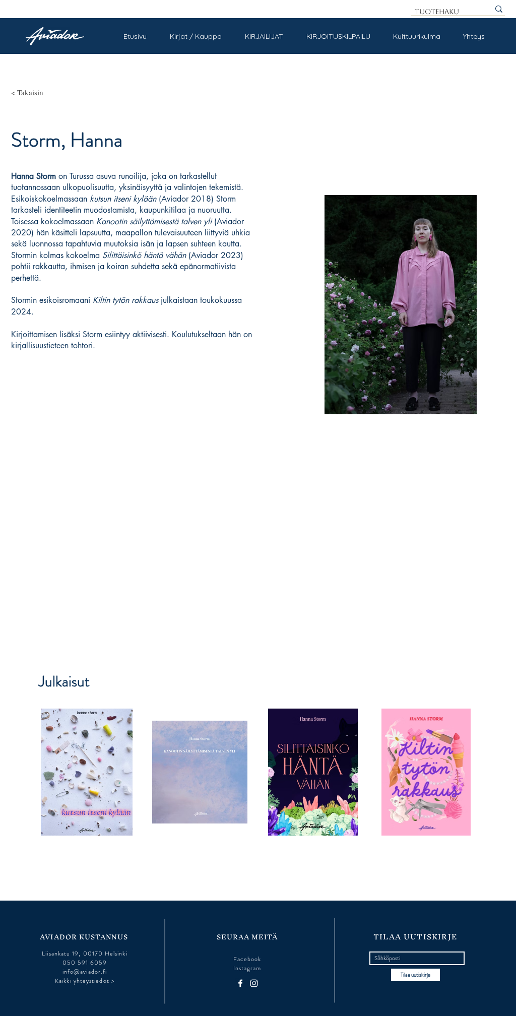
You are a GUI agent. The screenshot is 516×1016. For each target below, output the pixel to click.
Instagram (247, 968)
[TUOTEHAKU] (499, 9)
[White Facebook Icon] (240, 983)
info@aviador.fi (84, 971)
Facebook (247, 959)
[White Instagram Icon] (254, 983)
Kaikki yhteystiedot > (84, 980)
